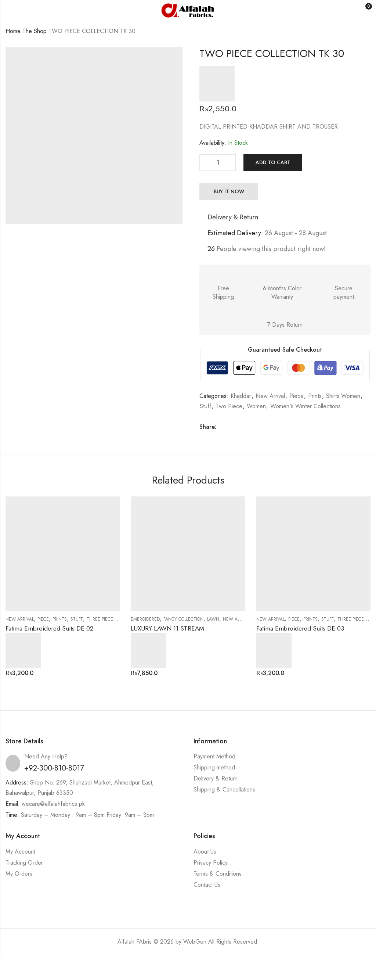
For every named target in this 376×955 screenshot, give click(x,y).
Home (13, 31)
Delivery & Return (216, 778)
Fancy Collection (183, 619)
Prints (315, 396)
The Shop (34, 31)
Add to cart (273, 162)
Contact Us (207, 884)
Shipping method (214, 767)
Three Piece (100, 619)
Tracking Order (24, 862)
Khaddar (241, 396)
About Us (205, 851)
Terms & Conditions (218, 873)
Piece (296, 396)
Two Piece (229, 406)
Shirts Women (343, 396)
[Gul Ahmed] (217, 83)
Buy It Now (229, 191)
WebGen (194, 941)
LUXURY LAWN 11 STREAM (167, 628)
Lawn (213, 619)
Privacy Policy (211, 862)
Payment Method (214, 756)
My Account (20, 851)
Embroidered (145, 619)
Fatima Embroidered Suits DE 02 (49, 628)
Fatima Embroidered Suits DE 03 (300, 628)
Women (256, 406)
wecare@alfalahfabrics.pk (53, 804)
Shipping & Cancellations (224, 789)
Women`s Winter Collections (305, 406)
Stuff (205, 406)
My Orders (19, 873)
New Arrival (270, 396)
